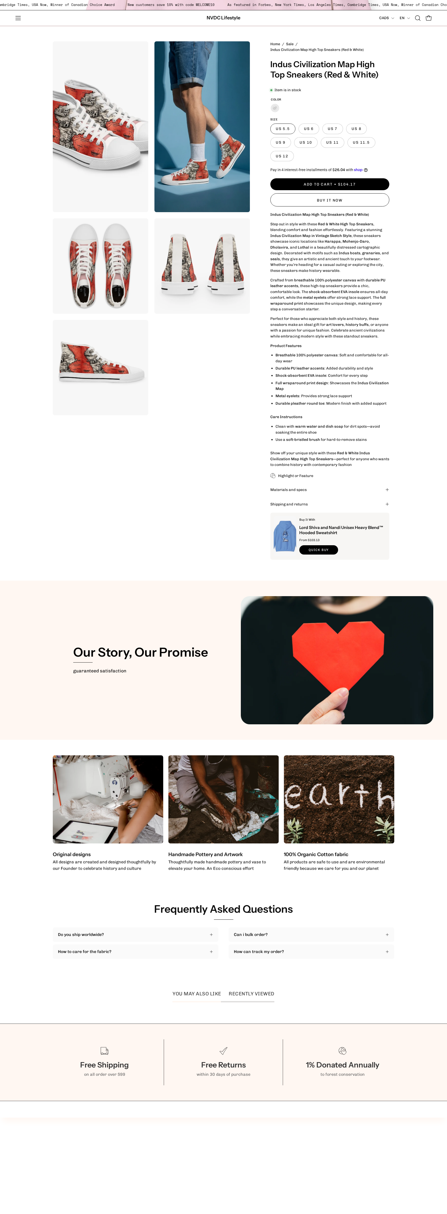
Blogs (191, 1141)
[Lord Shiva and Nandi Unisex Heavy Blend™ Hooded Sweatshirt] (285, 536)
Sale (290, 44)
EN (402, 18)
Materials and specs (288, 489)
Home (275, 44)
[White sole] (275, 108)
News (191, 1158)
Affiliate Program (203, 1132)
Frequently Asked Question (212, 1149)
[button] (417, 18)
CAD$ (384, 18)
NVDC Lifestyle (223, 18)
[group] (223, 813)
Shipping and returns (289, 504)
